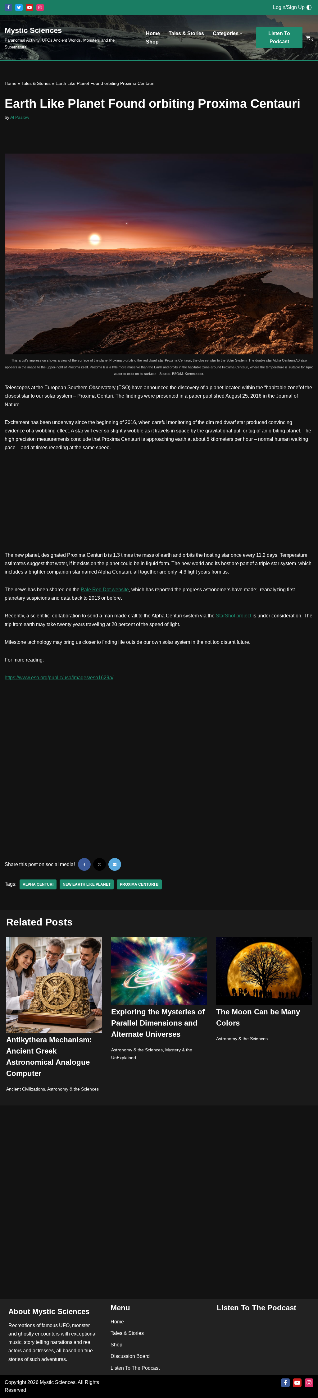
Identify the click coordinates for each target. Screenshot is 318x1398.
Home (153, 33)
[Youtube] (29, 7)
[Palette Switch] (309, 7)
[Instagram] (40, 7)
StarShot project (233, 615)
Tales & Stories (186, 33)
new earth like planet (87, 884)
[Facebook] (8, 7)
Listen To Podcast (279, 37)
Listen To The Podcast (135, 1368)
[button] (241, 33)
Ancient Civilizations (25, 1089)
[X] (19, 7)
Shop (152, 41)
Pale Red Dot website (105, 589)
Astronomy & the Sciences (73, 1089)
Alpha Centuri (38, 884)
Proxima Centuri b (139, 884)
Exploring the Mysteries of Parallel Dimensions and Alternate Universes (158, 1023)
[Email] (114, 864)
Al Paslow (19, 117)
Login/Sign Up (289, 7)
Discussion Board (130, 1356)
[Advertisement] (159, 504)
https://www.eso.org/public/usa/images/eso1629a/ (59, 677)
